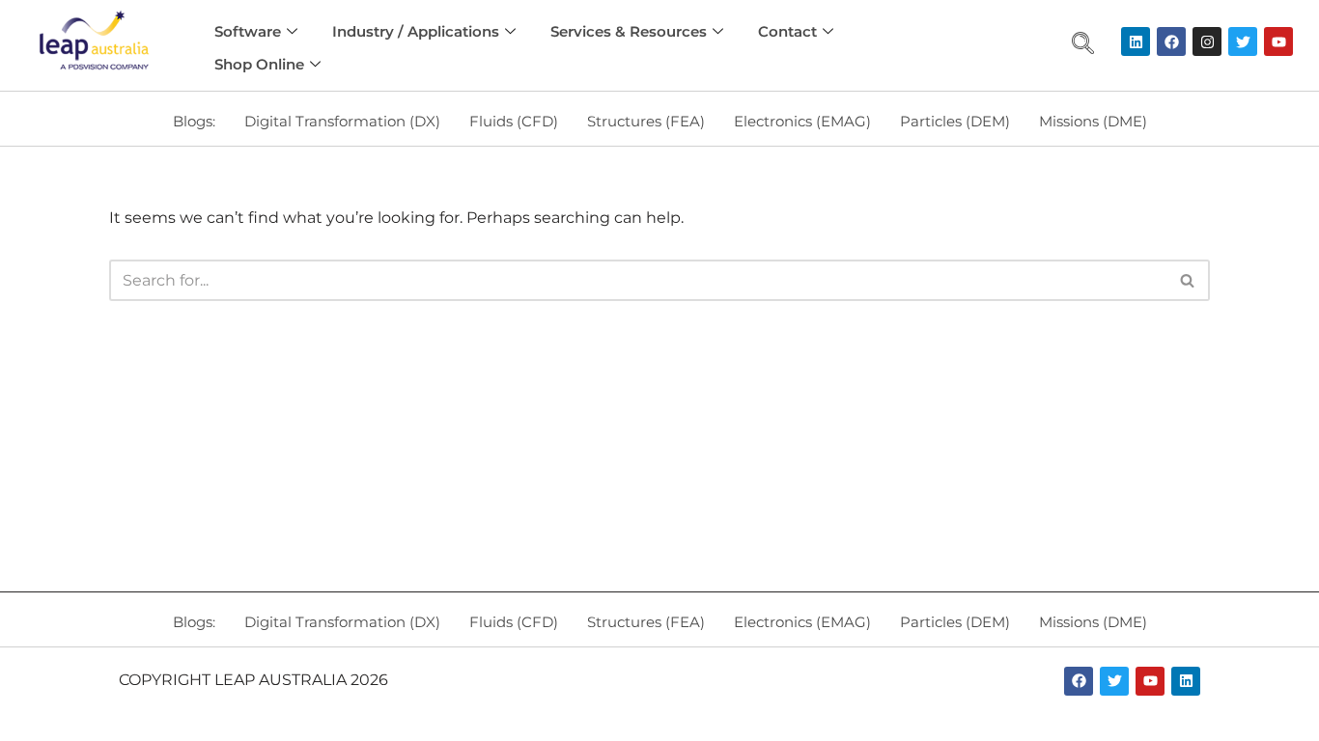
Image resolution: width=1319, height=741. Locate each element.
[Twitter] (1242, 41)
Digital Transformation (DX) (342, 121)
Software (247, 31)
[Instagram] (1207, 41)
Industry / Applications (415, 31)
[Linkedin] (1135, 41)
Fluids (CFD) (513, 121)
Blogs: (194, 121)
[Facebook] (1171, 41)
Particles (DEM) (955, 121)
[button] (1082, 45)
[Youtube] (1278, 41)
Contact (787, 31)
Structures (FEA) (646, 121)
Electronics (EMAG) (802, 121)
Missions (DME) (1093, 121)
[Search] (1188, 280)
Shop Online (259, 64)
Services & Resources (628, 31)
